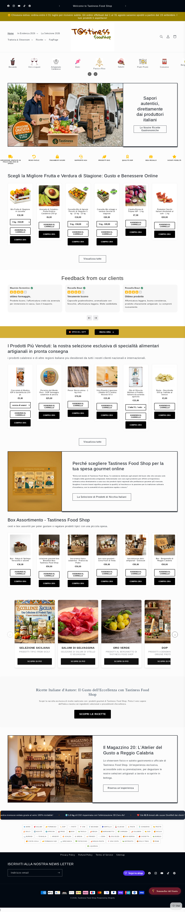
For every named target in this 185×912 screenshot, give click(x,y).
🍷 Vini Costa (113, 841)
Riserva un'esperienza (121, 788)
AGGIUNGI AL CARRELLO (20, 231)
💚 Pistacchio (81, 841)
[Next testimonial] (95, 317)
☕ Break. (79, 836)
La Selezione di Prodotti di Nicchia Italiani (101, 497)
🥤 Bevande (94, 827)
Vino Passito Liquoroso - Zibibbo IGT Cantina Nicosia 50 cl (107, 392)
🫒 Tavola (82, 831)
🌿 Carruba (123, 831)
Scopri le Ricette (92, 714)
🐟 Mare (27, 827)
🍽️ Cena (102, 836)
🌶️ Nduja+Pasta (97, 841)
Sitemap (120, 855)
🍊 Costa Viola (32, 841)
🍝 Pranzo (90, 836)
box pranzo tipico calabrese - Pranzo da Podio (78, 561)
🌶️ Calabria (136, 831)
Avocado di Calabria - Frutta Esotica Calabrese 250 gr (49, 211)
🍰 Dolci (26, 831)
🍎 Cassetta (144, 836)
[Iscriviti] (58, 872)
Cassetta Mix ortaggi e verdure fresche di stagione (107, 211)
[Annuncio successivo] (125, 6)
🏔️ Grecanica (66, 841)
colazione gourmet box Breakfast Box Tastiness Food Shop (49, 561)
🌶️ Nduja (93, 831)
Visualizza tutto (93, 258)
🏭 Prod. (61, 831)
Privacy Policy (67, 855)
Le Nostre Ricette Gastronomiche (150, 129)
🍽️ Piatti (72, 827)
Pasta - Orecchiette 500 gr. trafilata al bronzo (164, 392)
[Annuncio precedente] (59, 6)
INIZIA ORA (105, 332)
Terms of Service (104, 855)
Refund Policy (85, 855)
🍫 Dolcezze (114, 836)
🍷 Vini (82, 827)
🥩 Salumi (38, 827)
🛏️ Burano (28, 836)
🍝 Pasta (131, 827)
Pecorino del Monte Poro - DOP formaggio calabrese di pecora (49, 392)
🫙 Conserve (144, 827)
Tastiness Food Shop (87, 898)
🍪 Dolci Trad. (143, 841)
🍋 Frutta (157, 827)
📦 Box (72, 831)
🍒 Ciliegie (119, 827)
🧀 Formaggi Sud (49, 841)
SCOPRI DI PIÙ (34, 661)
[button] (27, 33)
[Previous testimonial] (89, 317)
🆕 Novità (38, 831)
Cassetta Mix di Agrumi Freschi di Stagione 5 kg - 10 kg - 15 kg (78, 211)
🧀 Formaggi (51, 827)
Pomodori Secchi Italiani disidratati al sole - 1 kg (164, 211)
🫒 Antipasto (127, 841)
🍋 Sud (147, 831)
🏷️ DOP (63, 827)
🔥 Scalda (66, 836)
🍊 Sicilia (158, 831)
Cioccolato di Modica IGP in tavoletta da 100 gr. (20, 392)
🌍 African (50, 831)
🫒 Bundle (157, 836)
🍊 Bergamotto (107, 831)
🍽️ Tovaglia (41, 836)
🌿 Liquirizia (92, 846)
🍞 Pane (156, 841)
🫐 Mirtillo (107, 827)
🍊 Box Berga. (129, 836)
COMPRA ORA (20, 240)
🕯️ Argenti (54, 836)
